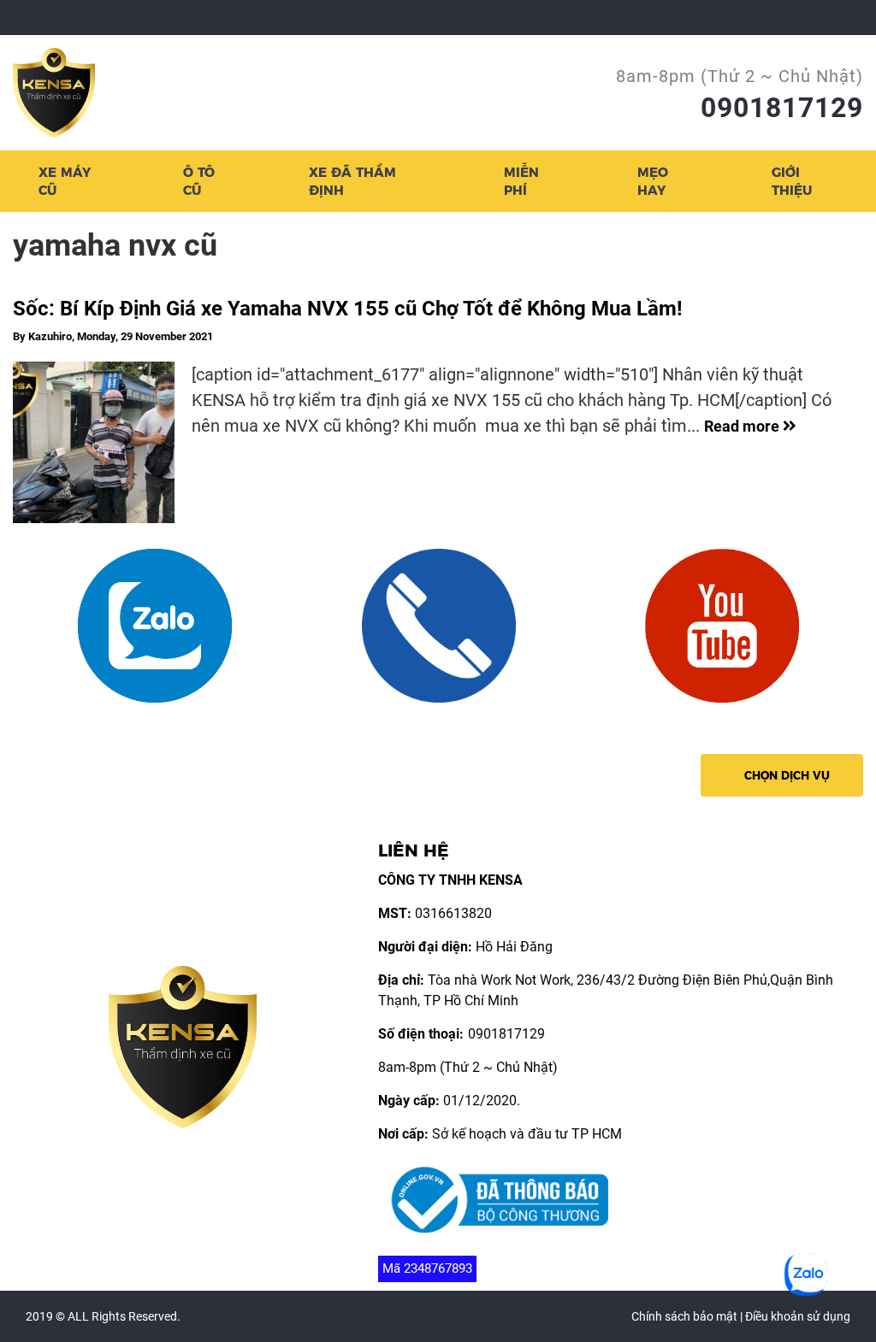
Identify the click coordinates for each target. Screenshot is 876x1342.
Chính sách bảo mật (684, 1316)
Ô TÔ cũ (199, 181)
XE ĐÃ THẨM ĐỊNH (352, 181)
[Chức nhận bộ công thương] (495, 1199)
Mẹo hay (652, 181)
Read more (743, 426)
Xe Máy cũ (64, 181)
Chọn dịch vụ (787, 775)
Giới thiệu (792, 181)
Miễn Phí (521, 181)
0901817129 (782, 107)
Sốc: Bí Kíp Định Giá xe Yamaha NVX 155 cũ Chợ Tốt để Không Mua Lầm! (348, 308)
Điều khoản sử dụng (797, 1316)
